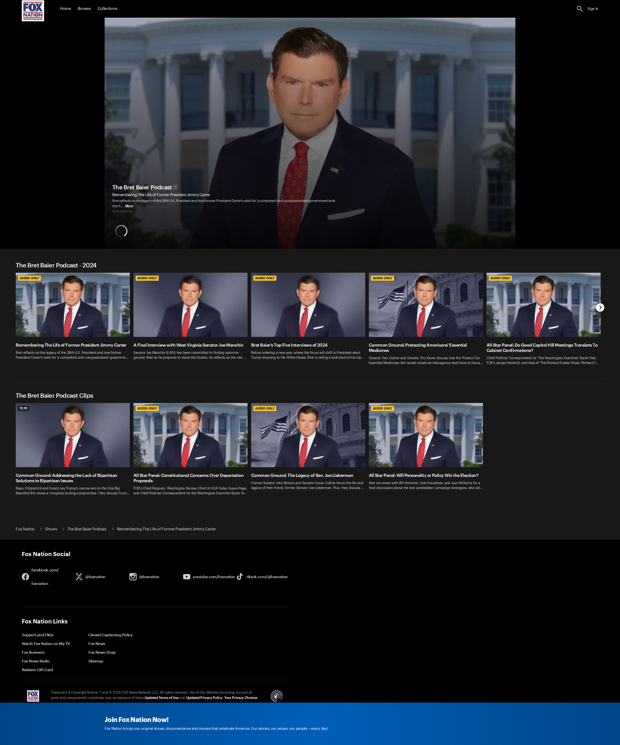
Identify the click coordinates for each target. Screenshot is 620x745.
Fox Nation (25, 529)
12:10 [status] (23, 408)
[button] (580, 9)
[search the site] (580, 9)
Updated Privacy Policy (204, 698)
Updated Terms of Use (161, 698)
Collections (107, 9)
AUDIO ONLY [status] (29, 278)
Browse (84, 9)
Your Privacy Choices (240, 698)
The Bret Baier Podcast (142, 187)
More (129, 206)
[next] (600, 308)
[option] (74, 322)
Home (65, 9)
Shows (51, 529)
